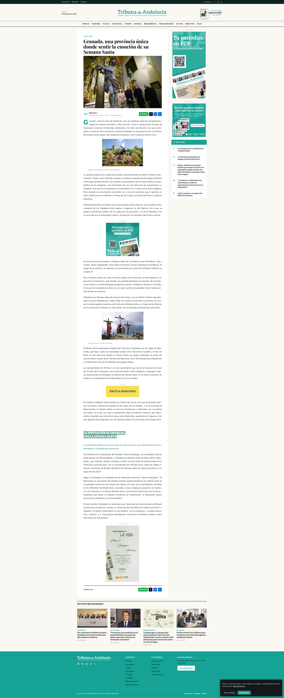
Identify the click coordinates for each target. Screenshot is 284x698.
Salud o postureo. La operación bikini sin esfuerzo (190, 194)
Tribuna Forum (157, 674)
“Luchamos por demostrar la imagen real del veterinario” (189, 158)
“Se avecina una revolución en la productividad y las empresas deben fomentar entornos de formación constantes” (124, 636)
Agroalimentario (166, 24)
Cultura (179, 24)
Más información (239, 686)
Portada (85, 24)
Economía (96, 24)
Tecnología (117, 24)
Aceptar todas (244, 693)
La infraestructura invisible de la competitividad (191, 150)
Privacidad (196, 693)
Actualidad (88, 36)
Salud (199, 24)
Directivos (189, 24)
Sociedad (137, 24)
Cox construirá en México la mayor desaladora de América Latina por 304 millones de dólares (91, 635)
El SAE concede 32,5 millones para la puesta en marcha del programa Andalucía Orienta (191, 635)
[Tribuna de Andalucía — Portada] (142, 13)
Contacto (84, 2)
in (160, 114)
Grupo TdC (156, 671)
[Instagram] (218, 2)
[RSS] (95, 664)
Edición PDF (66, 2)
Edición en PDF (157, 661)
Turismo (127, 24)
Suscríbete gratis (186, 668)
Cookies (204, 693)
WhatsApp (143, 114)
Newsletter (75, 2)
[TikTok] (221, 2)
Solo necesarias (229, 693)
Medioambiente (150, 24)
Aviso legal (188, 693)
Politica (106, 24)
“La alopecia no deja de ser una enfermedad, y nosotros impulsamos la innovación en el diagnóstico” (190, 183)
